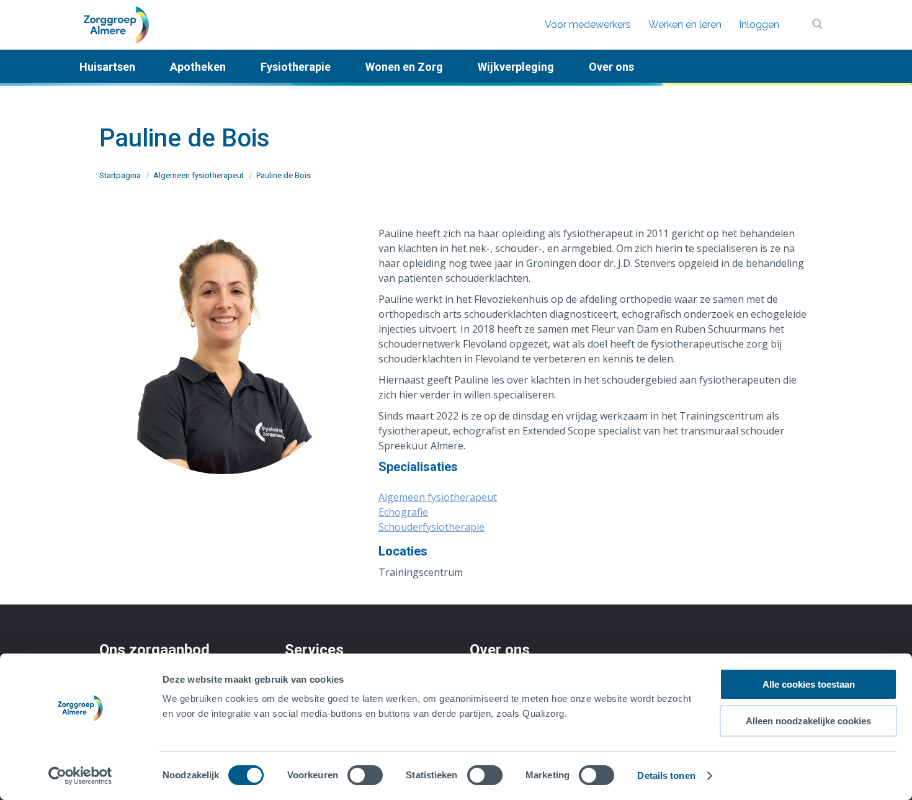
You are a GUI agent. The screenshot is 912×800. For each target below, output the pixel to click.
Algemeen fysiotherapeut (437, 497)
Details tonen (666, 775)
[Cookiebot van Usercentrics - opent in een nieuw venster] (80, 775)
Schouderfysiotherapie (431, 527)
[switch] (365, 775)
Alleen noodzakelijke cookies (808, 721)
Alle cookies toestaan (808, 684)
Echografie (403, 512)
